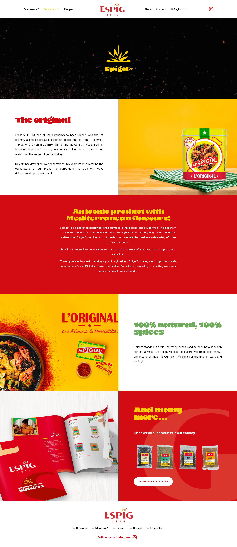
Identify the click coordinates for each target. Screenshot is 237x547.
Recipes (69, 9)
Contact (161, 9)
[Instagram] (211, 9)
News (148, 9)
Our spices (50, 9)
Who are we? (31, 9)
